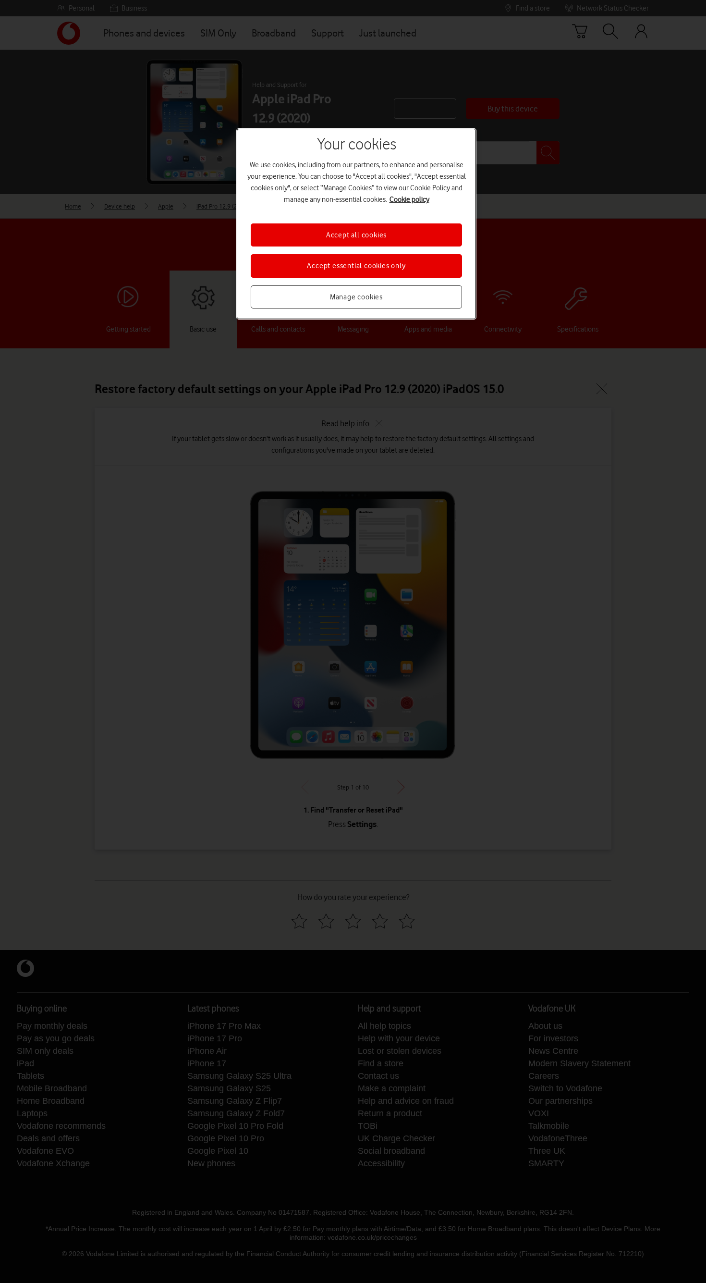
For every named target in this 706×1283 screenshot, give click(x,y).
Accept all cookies (356, 235)
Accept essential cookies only (356, 265)
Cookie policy (409, 199)
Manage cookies (356, 297)
